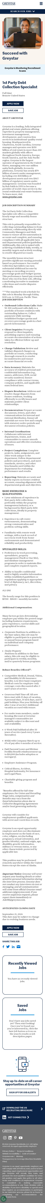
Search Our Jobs (20, 11)
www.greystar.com (12, 196)
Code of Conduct (29, 1154)
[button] (13, 110)
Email (18, 946)
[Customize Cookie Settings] (3, 1199)
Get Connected (17, 1117)
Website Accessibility (10, 1154)
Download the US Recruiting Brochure (19, 1109)
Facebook (3, 947)
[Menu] (41, 3)
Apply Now (13, 103)
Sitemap (19, 1156)
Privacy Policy (8, 1151)
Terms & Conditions (25, 1151)
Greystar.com (8, 1156)
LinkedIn (13, 947)
